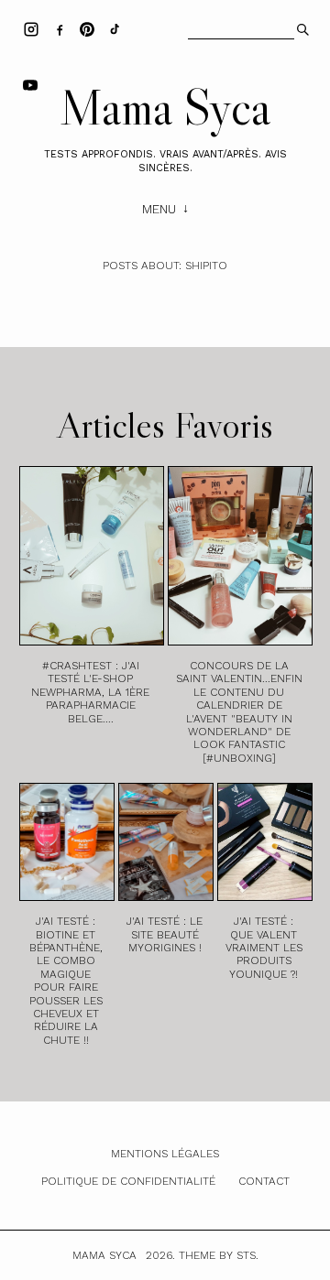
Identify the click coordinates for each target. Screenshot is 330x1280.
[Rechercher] (301, 27)
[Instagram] (31, 28)
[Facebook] (59, 28)
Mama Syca (165, 107)
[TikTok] (114, 28)
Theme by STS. (218, 1255)
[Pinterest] (87, 28)
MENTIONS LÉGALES (165, 1153)
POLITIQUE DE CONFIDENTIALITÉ (128, 1181)
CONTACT (264, 1181)
